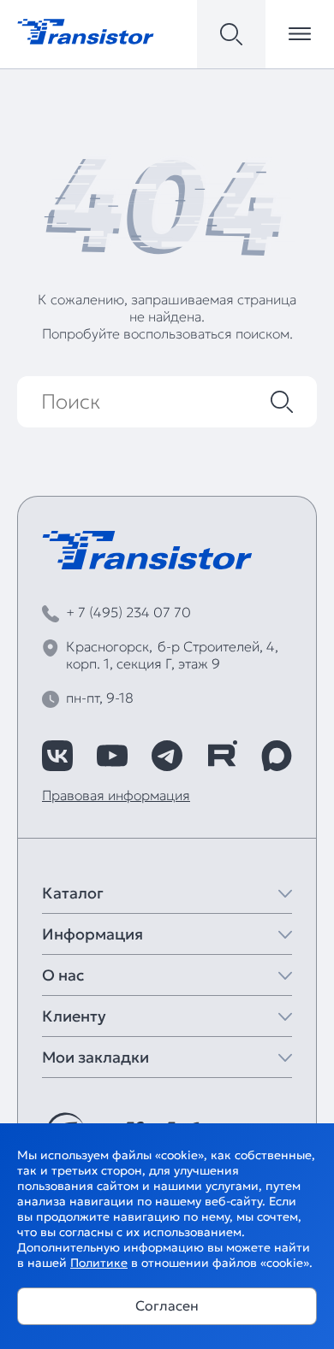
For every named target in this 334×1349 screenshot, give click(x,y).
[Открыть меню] (299, 34)
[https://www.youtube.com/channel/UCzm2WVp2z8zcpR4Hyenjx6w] (112, 755)
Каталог (73, 893)
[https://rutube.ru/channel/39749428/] (221, 755)
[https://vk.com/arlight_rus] (57, 755)
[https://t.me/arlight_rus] (167, 755)
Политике (99, 1262)
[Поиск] (282, 402)
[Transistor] (85, 29)
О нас (63, 975)
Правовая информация (116, 795)
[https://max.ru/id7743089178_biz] (276, 755)
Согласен (167, 1305)
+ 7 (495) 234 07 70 (128, 612)
